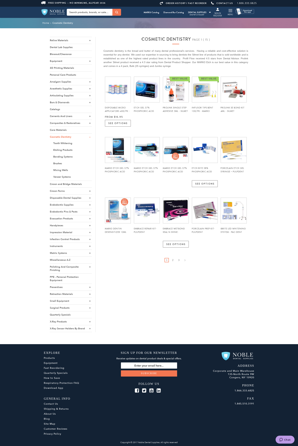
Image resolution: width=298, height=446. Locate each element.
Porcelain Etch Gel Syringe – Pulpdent (232, 170)
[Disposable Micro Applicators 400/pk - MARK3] (118, 89)
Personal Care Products (63, 75)
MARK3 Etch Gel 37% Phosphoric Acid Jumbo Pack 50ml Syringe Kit (146, 173)
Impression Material (61, 232)
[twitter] (144, 390)
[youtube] (151, 390)
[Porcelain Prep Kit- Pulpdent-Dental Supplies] (204, 210)
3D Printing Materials (62, 68)
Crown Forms (57, 191)
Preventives (56, 287)
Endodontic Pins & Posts (63, 211)
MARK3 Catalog (151, 12)
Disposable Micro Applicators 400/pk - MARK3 (117, 111)
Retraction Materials (61, 294)
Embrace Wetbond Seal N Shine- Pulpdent (174, 232)
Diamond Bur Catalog (173, 12)
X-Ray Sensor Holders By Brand (67, 328)
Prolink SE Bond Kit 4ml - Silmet (233, 109)
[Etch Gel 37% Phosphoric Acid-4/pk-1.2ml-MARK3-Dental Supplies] (147, 89)
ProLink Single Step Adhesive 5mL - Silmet (175, 109)
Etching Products (62, 150)
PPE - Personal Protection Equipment (64, 278)
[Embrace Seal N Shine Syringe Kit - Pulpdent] (175, 210)
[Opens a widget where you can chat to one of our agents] (285, 440)
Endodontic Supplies (61, 204)
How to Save (52, 378)
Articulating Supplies (61, 95)
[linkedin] (159, 390)
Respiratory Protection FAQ (61, 383)
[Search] (116, 12)
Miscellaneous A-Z (60, 260)
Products (49, 358)
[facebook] (137, 390)
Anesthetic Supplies (61, 88)
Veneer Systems (62, 177)
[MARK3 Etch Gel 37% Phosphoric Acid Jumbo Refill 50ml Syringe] (175, 150)
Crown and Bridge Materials (66, 184)
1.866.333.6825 (247, 3)
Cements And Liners (61, 116)
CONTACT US (224, 3)
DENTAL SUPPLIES (197, 12)
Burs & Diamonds (59, 102)
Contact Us (51, 404)
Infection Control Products (65, 239)
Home (45, 23)
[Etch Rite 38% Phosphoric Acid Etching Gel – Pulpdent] (204, 150)
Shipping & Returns (56, 408)
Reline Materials (59, 40)
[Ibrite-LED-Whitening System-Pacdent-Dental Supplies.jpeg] (233, 210)
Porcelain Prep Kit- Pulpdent (203, 230)
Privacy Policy (52, 433)
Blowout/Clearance (61, 54)
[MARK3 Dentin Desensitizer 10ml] (118, 210)
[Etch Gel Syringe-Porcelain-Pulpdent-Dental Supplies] (233, 150)
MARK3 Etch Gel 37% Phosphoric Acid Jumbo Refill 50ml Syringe (175, 173)
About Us (50, 413)
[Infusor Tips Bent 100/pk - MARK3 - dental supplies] (204, 89)
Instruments (56, 246)
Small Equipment (59, 301)
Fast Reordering (54, 368)
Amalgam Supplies (60, 81)
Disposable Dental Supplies (65, 198)
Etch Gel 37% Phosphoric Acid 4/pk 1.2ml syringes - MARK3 (146, 113)
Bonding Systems (63, 156)
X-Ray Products (58, 321)
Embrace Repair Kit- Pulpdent (145, 230)
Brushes (57, 163)
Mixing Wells (60, 170)
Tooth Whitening (62, 143)
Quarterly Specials (60, 314)
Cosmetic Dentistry (60, 137)
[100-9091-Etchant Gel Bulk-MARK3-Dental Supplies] (118, 150)
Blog (47, 418)
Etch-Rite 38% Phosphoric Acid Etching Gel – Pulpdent (202, 173)
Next (185, 260)
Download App (53, 388)
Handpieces (56, 225)
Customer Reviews (55, 428)
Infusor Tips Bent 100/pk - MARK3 (202, 109)
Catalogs (55, 109)
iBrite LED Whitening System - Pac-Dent (233, 230)
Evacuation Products (61, 218)
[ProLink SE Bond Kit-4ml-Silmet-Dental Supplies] (233, 89)
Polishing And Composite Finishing (64, 268)
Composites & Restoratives (65, 123)
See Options (117, 123)
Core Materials (58, 130)
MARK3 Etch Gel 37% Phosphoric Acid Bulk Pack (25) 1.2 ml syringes (117, 173)
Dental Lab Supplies (61, 47)
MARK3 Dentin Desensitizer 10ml (115, 230)
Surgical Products (59, 308)
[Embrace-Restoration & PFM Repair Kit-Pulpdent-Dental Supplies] (147, 210)
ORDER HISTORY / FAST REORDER (186, 3)
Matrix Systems (58, 253)
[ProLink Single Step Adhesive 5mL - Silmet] (175, 89)
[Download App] (245, 11)
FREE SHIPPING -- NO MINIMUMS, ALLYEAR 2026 (77, 2)
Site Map (49, 423)
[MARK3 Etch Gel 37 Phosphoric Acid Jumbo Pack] (147, 150)
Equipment (56, 61)
